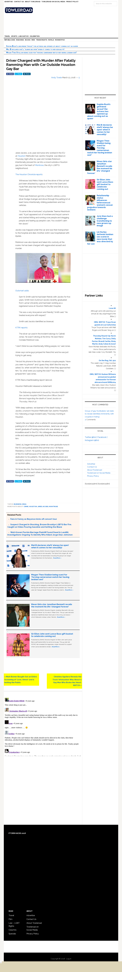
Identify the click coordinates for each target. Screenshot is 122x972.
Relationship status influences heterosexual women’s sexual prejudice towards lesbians (100, 202)
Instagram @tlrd (92, 440)
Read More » (57, 558)
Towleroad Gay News (61, 10)
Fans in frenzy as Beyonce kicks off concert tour (33, 519)
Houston (21, 156)
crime (26, 506)
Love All (112, 308)
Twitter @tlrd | (91, 437)
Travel (11, 915)
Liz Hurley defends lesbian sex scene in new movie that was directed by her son (100, 238)
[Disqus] (43, 726)
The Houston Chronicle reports (28, 174)
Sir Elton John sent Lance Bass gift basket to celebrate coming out (52, 635)
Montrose (39, 165)
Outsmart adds (22, 291)
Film (10, 919)
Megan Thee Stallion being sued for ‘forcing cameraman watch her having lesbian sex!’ (41, 52)
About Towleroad (94, 470)
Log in (68, 959)
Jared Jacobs (43, 506)
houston (33, 506)
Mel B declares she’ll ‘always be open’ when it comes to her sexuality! (35, 49)
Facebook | (102, 437)
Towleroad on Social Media (98, 473)
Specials (12, 934)
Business (17, 504)
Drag (24, 504)
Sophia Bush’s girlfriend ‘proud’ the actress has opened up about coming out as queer (42, 46)
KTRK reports (21, 327)
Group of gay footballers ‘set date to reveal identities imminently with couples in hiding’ (99, 414)
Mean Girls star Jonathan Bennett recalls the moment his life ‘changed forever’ (51, 605)
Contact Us (92, 467)
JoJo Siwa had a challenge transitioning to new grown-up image (105, 221)
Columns (12, 930)
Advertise (91, 464)
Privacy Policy (93, 476)
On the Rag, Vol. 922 (107, 360)
